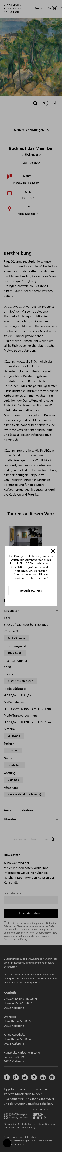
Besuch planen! (31, 590)
